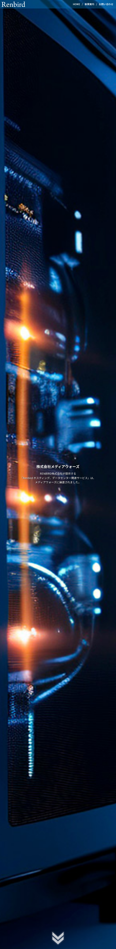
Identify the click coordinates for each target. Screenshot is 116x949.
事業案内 (89, 4)
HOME (76, 4)
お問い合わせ (106, 4)
